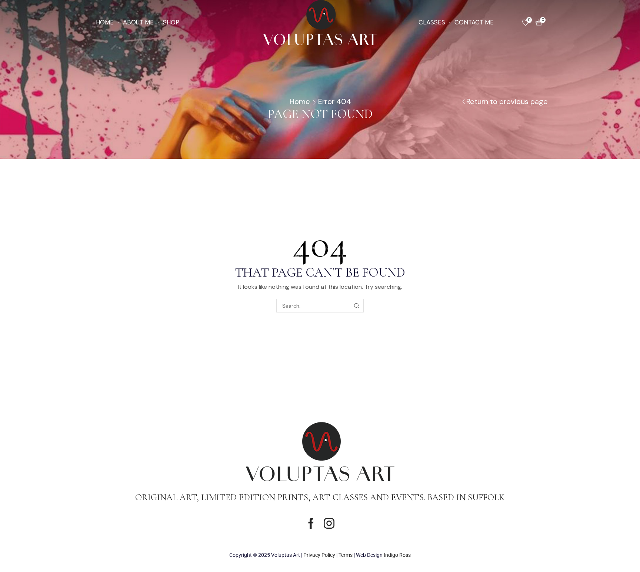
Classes (432, 22)
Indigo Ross (397, 555)
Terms (346, 555)
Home (105, 22)
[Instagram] (329, 523)
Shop (171, 22)
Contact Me (474, 22)
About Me (138, 22)
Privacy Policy (319, 555)
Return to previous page (507, 101)
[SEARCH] (357, 305)
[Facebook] (311, 523)
